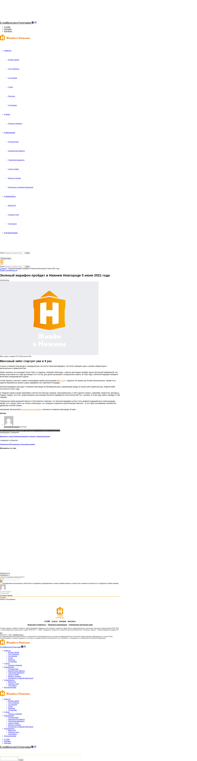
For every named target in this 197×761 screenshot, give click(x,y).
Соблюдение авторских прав (81, 625)
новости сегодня (37, 430)
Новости (7, 51)
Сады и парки (13, 169)
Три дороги (12, 224)
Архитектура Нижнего (16, 151)
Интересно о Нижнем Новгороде (20, 187)
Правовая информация (57, 625)
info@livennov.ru (18, 635)
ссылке (63, 381)
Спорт (10, 87)
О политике (12, 105)
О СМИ (7, 27)
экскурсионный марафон (31, 409)
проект (46, 430)
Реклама (7, 29)
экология (56, 430)
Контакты (8, 31)
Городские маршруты (16, 160)
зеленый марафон (11, 430)
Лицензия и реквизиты (36, 625)
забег (2, 430)
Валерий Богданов (12, 427)
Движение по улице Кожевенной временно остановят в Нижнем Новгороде (25, 436)
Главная (3, 268)
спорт (51, 430)
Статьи (7, 114)
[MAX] (35, 22)
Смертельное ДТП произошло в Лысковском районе (17, 444)
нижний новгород (24, 430)
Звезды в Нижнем (15, 123)
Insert (21, 760)
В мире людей (13, 60)
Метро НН (12, 205)
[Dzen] (32, 22)
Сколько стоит (13, 215)
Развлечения (9, 133)
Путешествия (13, 142)
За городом (12, 78)
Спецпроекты (10, 196)
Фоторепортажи (11, 233)
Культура (11, 96)
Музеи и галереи (14, 178)
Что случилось (13, 69)
